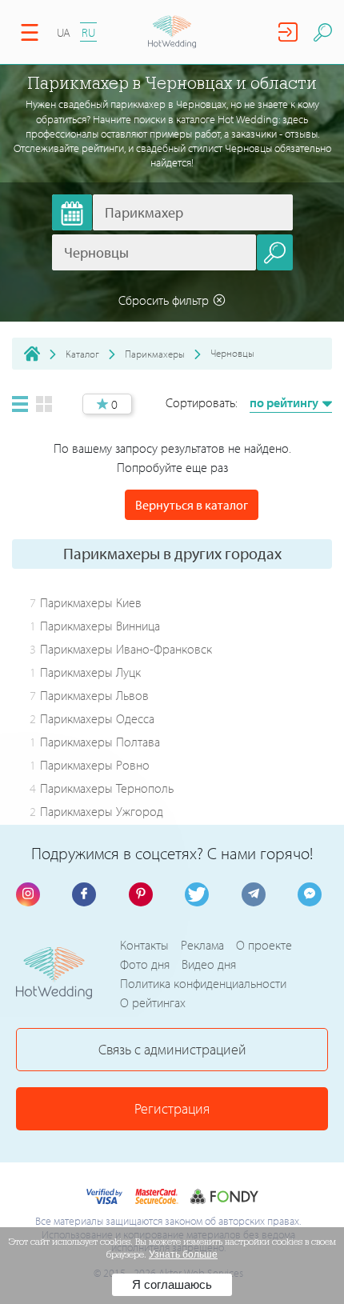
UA (63, 32)
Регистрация (172, 1108)
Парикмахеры (155, 353)
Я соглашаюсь (172, 1284)
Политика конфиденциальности (203, 983)
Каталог (82, 353)
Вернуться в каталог (191, 505)
